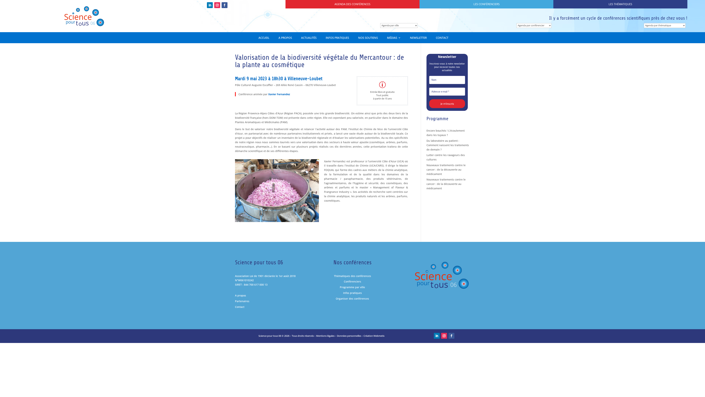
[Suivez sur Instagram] (217, 5)
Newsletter (418, 38)
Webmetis (378, 335)
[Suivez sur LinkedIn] (210, 5)
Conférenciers (352, 281)
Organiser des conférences (352, 298)
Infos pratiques (337, 38)
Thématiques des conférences (352, 276)
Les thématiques (620, 4)
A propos (285, 38)
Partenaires (242, 301)
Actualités (309, 38)
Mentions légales (325, 335)
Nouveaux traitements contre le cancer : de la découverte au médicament (446, 169)
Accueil (263, 38)
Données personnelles (349, 335)
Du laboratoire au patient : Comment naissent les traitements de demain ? (447, 145)
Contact (442, 38)
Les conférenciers (486, 4)
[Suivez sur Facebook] (224, 5)
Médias (392, 38)
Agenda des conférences (352, 4)
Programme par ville (352, 287)
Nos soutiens (368, 38)
